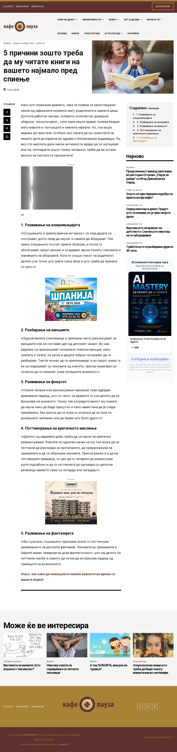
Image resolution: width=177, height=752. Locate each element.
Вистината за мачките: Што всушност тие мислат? (21, 667)
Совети (40, 43)
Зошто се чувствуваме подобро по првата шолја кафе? (149, 195)
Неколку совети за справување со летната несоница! (62, 668)
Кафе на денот (134, 189)
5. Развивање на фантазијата (145, 139)
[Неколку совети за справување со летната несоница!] (67, 645)
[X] (6, 120)
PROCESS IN (30, 734)
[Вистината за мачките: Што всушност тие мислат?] (23, 645)
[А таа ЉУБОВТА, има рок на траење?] (110, 645)
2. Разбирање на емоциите (153, 122)
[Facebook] (6, 112)
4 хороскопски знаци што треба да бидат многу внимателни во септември (150, 668)
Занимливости (134, 205)
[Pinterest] (6, 128)
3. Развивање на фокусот (152, 126)
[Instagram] (147, 707)
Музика (130, 167)
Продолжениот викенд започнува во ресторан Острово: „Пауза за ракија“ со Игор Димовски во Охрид (149, 176)
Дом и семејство (23, 43)
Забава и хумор (12, 661)
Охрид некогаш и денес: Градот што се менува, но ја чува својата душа (148, 212)
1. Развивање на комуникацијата (144, 116)
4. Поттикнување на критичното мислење (147, 132)
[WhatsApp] (6, 136)
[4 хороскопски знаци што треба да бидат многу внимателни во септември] (153, 645)
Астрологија (139, 661)
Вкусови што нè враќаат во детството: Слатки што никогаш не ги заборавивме (148, 231)
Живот (7, 43)
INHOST (65, 744)
